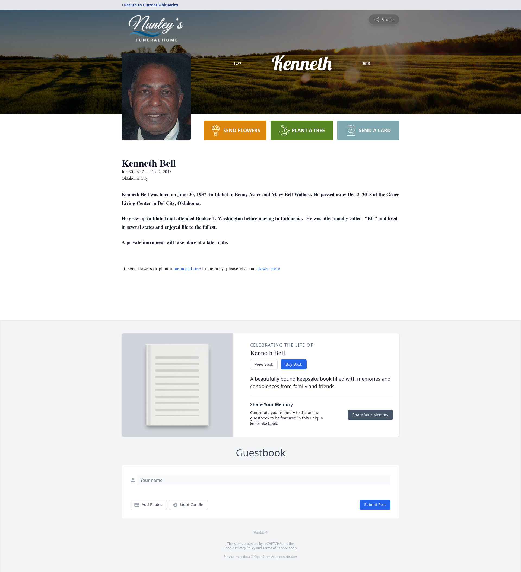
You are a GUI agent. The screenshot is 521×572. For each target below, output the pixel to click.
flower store (268, 268)
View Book (264, 364)
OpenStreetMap (266, 556)
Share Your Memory (370, 414)
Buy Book (293, 364)
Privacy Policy (245, 548)
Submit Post (375, 504)
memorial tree (187, 268)
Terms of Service (275, 548)
